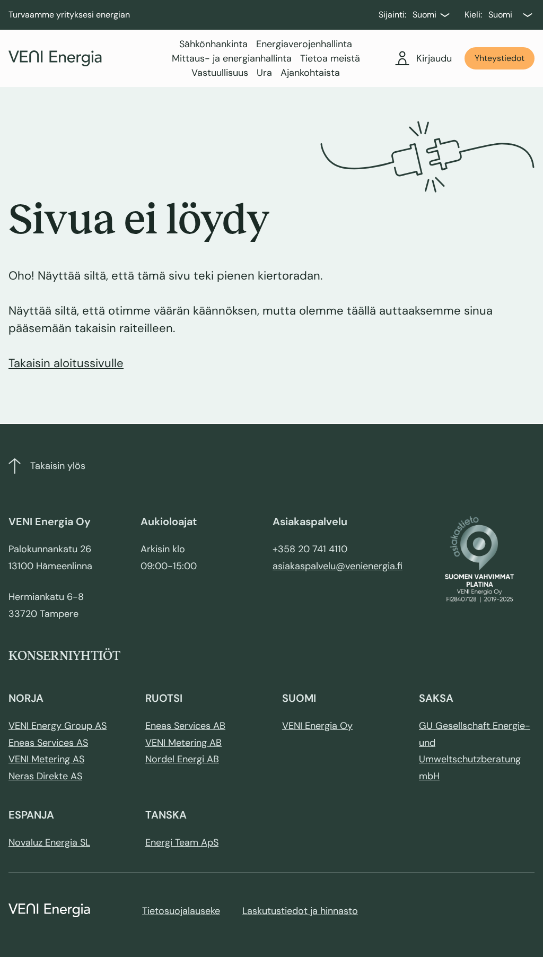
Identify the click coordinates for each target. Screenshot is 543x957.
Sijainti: (392, 14)
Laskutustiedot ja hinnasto (300, 910)
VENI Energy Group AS (57, 725)
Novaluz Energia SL (49, 842)
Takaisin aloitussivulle (66, 363)
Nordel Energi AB (182, 759)
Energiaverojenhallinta (304, 44)
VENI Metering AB (183, 742)
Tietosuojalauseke (181, 910)
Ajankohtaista (310, 72)
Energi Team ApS (181, 842)
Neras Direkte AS (45, 776)
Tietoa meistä (330, 58)
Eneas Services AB (185, 725)
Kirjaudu (434, 58)
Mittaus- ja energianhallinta (232, 58)
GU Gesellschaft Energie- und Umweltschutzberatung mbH (474, 750)
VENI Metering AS (46, 759)
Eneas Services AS (48, 742)
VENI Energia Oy (317, 725)
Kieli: (473, 14)
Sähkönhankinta (213, 44)
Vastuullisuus (219, 72)
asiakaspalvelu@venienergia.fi (337, 566)
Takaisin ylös (57, 465)
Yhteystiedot (499, 58)
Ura (264, 72)
